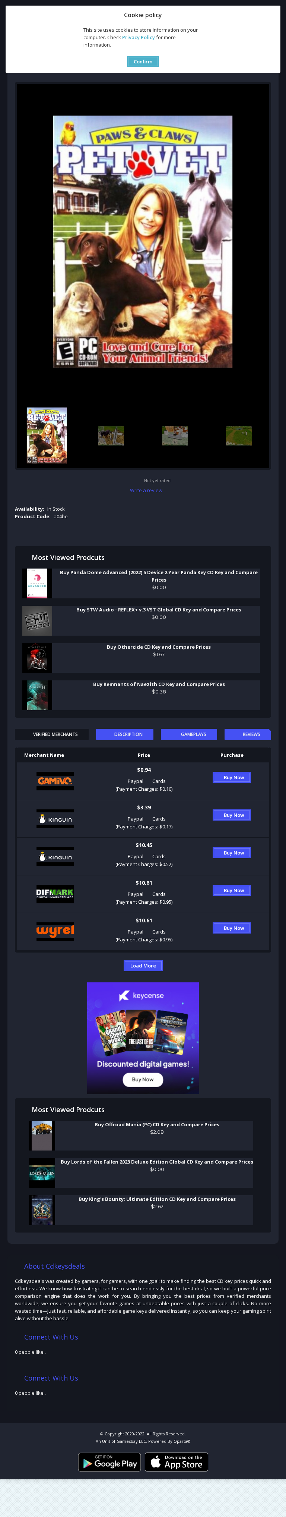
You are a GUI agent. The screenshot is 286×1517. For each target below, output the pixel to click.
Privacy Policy (138, 37)
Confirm (143, 61)
